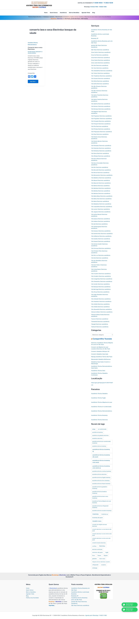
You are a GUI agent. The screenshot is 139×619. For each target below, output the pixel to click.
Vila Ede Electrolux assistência (99, 258)
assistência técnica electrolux (99, 474)
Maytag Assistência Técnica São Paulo (101, 356)
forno (93, 555)
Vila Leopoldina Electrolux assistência (101, 206)
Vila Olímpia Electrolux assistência (100, 156)
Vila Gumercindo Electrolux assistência (102, 233)
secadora (103, 564)
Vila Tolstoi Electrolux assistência (100, 73)
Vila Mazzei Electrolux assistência (100, 180)
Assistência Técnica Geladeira (99, 393)
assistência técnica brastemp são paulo (101, 456)
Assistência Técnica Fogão (98, 398)
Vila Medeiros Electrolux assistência (101, 178)
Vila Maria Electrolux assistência (100, 201)
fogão (106, 552)
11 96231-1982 (103, 6)
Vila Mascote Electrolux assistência (101, 183)
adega (93, 429)
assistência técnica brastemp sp (101, 450)
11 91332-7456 (94, 6)
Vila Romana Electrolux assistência (100, 109)
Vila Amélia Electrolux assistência (100, 304)
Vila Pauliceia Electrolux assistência (101, 148)
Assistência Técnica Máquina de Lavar (101, 402)
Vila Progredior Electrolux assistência (101, 118)
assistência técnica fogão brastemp (101, 477)
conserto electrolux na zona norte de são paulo (102, 534)
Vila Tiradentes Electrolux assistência (101, 76)
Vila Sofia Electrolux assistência (100, 83)
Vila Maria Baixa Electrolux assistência (101, 196)
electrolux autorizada (97, 549)
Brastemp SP (94, 38)
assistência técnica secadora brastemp (101, 510)
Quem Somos (29, 590)
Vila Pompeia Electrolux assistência (101, 121)
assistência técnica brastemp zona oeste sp (101, 467)
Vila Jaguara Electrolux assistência (100, 211)
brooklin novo (97, 521)
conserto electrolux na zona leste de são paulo (101, 530)
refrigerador (95, 564)
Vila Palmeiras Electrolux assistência (101, 151)
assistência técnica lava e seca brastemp (100, 497)
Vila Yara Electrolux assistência (99, 68)
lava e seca (102, 558)
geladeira (94, 558)
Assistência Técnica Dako (98, 370)
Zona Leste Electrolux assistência (100, 63)
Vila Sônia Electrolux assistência (100, 81)
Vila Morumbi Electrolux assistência (101, 170)
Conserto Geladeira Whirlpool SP (100, 351)
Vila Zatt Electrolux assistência (99, 65)
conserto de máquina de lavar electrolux (99, 525)
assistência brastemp (97, 432)
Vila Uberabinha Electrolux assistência (101, 70)
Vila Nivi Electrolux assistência (99, 167)
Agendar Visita (30, 594)
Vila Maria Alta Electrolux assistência (101, 198)
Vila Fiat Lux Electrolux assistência (100, 255)
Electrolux (102, 546)
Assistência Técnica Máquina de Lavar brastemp (101, 501)
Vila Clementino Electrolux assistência (101, 281)
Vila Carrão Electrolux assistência (100, 284)
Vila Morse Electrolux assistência (100, 172)
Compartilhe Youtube (102, 339)
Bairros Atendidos (31, 592)
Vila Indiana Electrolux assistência (100, 221)
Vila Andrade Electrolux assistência (100, 299)
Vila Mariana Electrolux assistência (100, 193)
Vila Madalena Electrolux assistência (101, 204)
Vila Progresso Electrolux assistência (101, 116)
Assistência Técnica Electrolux (99, 419)
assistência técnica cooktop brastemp (101, 471)
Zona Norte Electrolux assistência (100, 57)
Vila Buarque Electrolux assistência (100, 286)
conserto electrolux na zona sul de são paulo (101, 539)
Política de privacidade (32, 597)
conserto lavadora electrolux (99, 542)
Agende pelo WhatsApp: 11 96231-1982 (96, 615)
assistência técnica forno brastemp (101, 480)
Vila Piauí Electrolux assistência (99, 134)
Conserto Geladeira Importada (99, 354)
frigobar (106, 555)
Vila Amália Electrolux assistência (100, 306)
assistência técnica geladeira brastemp (99, 487)
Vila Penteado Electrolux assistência (101, 145)
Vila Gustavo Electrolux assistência (100, 231)
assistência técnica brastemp (99, 446)
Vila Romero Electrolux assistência (100, 106)
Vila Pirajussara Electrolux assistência (101, 131)
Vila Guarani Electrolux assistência (100, 241)
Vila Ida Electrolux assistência (99, 224)
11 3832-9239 (108, 3)
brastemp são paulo (97, 517)
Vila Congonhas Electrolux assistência (101, 279)
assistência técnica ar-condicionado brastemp (101, 442)
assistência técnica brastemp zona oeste (101, 461)
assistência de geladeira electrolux (100, 435)
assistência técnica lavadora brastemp (99, 492)
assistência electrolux (97, 438)
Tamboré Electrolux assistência (99, 326)
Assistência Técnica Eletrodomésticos (101, 411)
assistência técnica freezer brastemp (101, 483)
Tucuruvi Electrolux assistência (99, 319)
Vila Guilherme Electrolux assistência (101, 236)
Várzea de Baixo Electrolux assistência (101, 312)
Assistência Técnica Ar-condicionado (101, 406)
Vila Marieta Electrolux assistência (100, 191)
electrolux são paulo (97, 552)
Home (27, 588)
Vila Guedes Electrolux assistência (100, 238)
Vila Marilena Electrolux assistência (100, 188)
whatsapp (94, 568)
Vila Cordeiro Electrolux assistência (101, 276)
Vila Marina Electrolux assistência (100, 185)
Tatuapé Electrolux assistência (99, 324)
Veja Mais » (33, 82)
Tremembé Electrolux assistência (100, 321)
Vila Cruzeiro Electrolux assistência (101, 273)
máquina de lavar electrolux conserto (101, 561)
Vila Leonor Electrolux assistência (100, 209)
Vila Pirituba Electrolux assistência (100, 129)
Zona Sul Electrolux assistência (99, 55)
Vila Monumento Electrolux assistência (101, 175)
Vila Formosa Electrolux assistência (101, 248)
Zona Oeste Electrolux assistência (100, 60)
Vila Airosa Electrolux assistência (100, 292)
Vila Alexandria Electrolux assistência (101, 309)
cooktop (94, 546)
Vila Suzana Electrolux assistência (100, 78)
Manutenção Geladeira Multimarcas (101, 359)
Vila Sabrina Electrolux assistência (100, 103)
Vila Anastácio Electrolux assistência (101, 301)
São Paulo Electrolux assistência (100, 49)
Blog (27, 596)
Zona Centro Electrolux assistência (100, 52)
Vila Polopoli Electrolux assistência (100, 123)
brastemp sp (104, 514)
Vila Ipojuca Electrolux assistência (100, 218)
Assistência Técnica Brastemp (99, 415)
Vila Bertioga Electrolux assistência (101, 289)
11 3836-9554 (98, 3)
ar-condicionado (102, 429)
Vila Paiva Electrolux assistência (100, 153)
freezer (99, 555)
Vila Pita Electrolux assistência (99, 126)
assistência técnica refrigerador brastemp (100, 506)
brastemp (96, 514)
